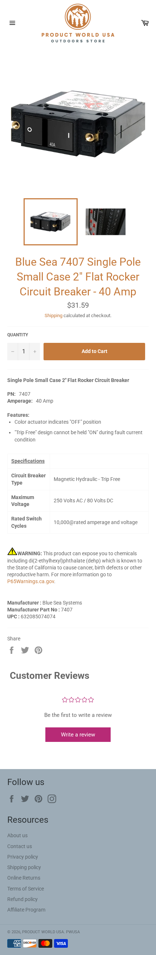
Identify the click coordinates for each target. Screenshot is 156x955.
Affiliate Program (26, 910)
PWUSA (73, 932)
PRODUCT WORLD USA (43, 932)
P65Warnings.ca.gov (30, 581)
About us (17, 835)
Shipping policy (24, 867)
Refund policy (22, 899)
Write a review (78, 734)
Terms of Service (25, 889)
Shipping (53, 315)
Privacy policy (22, 857)
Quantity (17, 334)
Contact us (19, 846)
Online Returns (23, 878)
